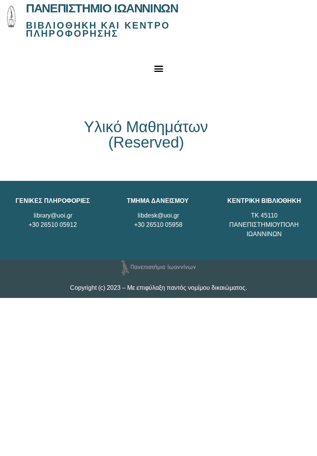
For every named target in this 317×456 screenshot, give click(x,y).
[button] (158, 68)
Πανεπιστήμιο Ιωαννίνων (102, 8)
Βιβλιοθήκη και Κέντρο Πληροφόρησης (98, 29)
